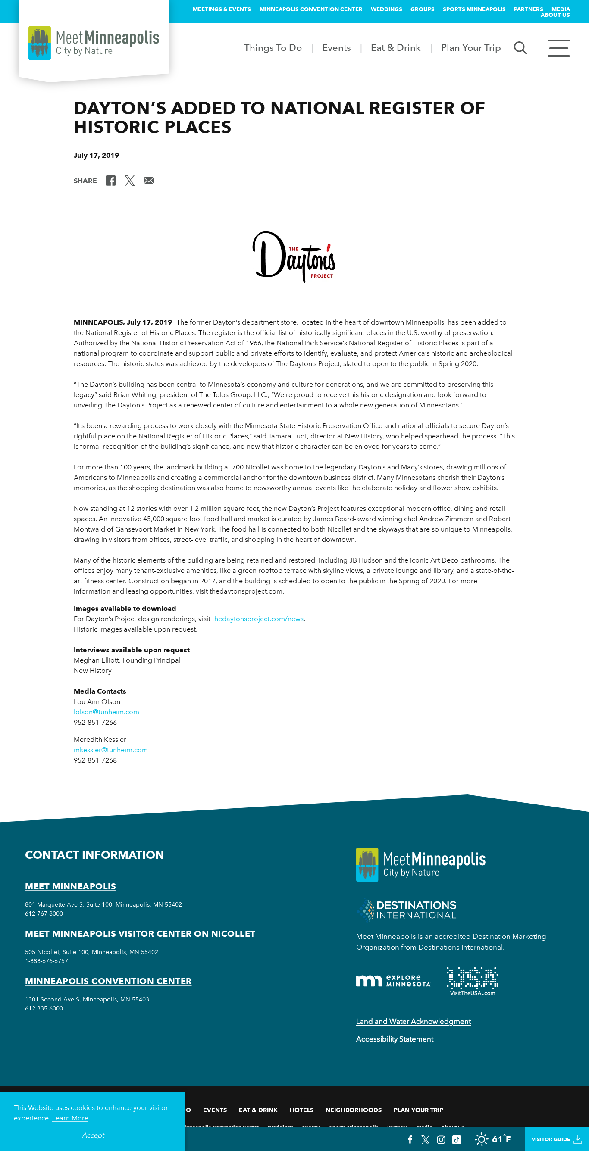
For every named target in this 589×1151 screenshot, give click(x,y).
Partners (528, 9)
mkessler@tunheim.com (111, 750)
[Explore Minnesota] (393, 981)
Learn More (70, 1118)
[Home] (93, 43)
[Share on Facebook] (111, 180)
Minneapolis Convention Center (311, 9)
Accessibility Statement (394, 1039)
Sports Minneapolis (474, 9)
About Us (555, 14)
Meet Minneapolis (70, 886)
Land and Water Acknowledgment (413, 1021)
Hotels (301, 1110)
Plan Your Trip (471, 47)
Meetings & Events (222, 9)
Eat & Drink (396, 47)
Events (336, 47)
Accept (93, 1135)
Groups (422, 9)
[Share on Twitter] (130, 180)
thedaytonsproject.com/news (258, 619)
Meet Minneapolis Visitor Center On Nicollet (140, 934)
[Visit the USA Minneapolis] (472, 981)
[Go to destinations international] (406, 909)
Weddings (386, 9)
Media (560, 9)
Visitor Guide (551, 1139)
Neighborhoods (354, 1110)
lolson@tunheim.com (106, 712)
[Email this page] (149, 180)
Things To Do (273, 47)
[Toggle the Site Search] (520, 47)
